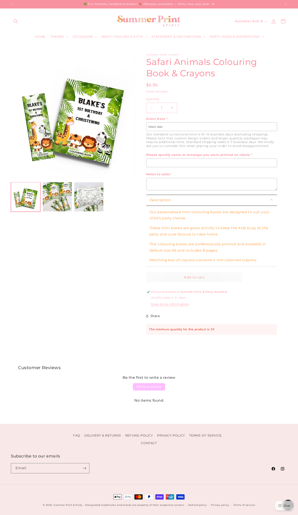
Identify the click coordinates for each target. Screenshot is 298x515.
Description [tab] (160, 200)
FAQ (76, 435)
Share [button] (155, 316)
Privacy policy (220, 504)
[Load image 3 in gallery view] (89, 196)
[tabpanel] (211, 236)
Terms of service (244, 504)
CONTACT (149, 443)
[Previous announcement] (12, 4)
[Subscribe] (84, 468)
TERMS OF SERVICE (205, 435)
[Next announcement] (285, 4)
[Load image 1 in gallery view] (25, 196)
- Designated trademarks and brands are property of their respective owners (133, 504)
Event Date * (157, 119)
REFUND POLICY (139, 435)
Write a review (149, 387)
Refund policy (197, 504)
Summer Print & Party (67, 504)
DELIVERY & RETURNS (102, 435)
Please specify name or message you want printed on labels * (199, 155)
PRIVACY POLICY (171, 435)
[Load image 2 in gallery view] (57, 196)
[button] (16, 21)
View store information (170, 304)
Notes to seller (158, 174)
